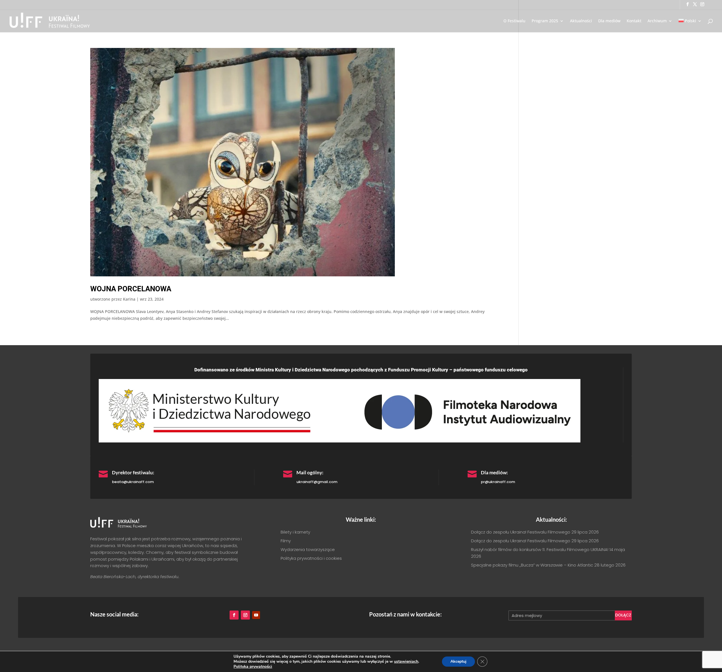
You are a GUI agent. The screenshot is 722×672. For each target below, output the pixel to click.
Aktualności (581, 21)
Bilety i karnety (295, 532)
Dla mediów (609, 21)
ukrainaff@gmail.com (316, 481)
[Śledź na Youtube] (256, 615)
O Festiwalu (514, 21)
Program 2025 (545, 21)
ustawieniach (406, 661)
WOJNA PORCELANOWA (130, 289)
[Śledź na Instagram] (245, 615)
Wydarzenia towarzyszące (308, 549)
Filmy (286, 541)
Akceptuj (458, 661)
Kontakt (634, 21)
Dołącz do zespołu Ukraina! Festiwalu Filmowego (520, 532)
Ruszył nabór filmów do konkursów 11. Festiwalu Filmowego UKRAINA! (539, 549)
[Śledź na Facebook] (234, 615)
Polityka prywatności (253, 666)
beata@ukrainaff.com (133, 481)
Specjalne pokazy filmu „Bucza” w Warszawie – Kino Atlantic (532, 565)
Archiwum (657, 21)
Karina (129, 299)
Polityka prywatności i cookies (311, 558)
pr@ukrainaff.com (498, 481)
